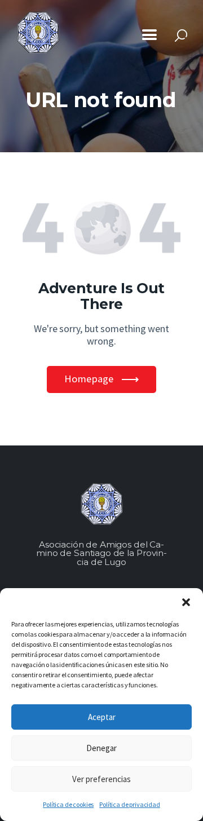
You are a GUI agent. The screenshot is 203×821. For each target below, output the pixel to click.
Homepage (88, 378)
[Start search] (181, 35)
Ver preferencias (101, 779)
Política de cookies (68, 804)
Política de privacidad (129, 804)
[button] (186, 602)
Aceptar (102, 717)
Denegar (101, 748)
